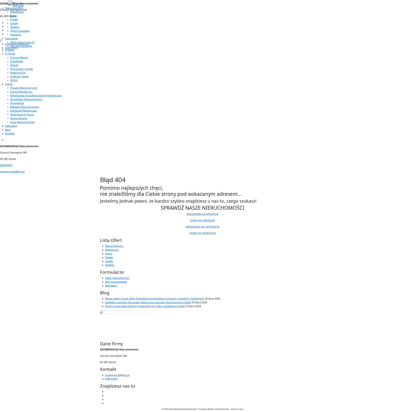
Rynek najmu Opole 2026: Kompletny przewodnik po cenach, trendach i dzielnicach (154, 298)
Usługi (9, 84)
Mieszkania (111, 250)
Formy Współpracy (21, 91)
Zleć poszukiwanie (116, 282)
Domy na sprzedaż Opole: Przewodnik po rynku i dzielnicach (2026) (145, 306)
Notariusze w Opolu (22, 114)
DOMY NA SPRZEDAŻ (202, 220)
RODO (14, 80)
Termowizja (17, 103)
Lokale (109, 261)
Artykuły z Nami (19, 76)
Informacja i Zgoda (21, 69)
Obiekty (109, 265)
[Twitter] (6, 26)
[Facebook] (6, 22)
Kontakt (10, 133)
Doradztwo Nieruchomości (26, 99)
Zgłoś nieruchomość (117, 278)
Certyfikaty (16, 61)
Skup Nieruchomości (22, 122)
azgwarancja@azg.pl (17, 44)
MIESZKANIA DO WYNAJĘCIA (202, 227)
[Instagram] (6, 34)
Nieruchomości (114, 246)
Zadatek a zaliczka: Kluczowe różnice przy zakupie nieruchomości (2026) (148, 302)
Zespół (14, 65)
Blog (7, 129)
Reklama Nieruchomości (24, 107)
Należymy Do (18, 72)
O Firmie (10, 53)
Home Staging (18, 118)
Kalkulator (11, 126)
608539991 (11, 48)
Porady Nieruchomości (23, 88)
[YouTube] (6, 30)
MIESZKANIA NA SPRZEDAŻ (202, 214)
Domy (108, 253)
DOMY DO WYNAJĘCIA (202, 233)
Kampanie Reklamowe (23, 110)
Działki (109, 257)
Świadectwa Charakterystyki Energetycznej (35, 95)
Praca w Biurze (19, 57)
